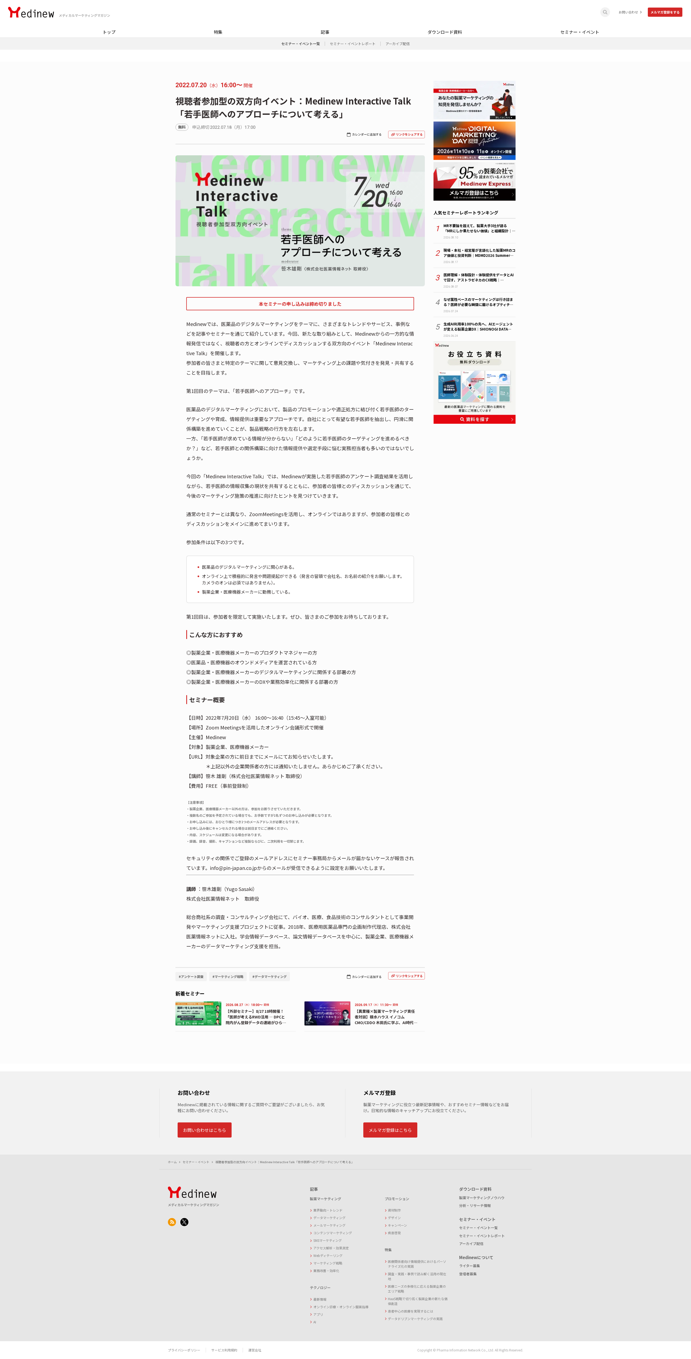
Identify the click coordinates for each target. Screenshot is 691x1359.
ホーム (172, 1162)
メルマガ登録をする (665, 12)
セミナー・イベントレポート (352, 44)
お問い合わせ (628, 12)
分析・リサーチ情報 (475, 1205)
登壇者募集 (468, 1273)
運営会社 (254, 1350)
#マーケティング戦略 (227, 976)
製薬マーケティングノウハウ (481, 1197)
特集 (218, 32)
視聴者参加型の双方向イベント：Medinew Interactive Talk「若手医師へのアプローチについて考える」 (284, 1162)
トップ (109, 32)
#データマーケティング (269, 976)
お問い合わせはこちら (204, 1130)
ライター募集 (469, 1265)
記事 (325, 32)
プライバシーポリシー (184, 1350)
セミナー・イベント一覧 (300, 44)
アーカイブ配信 (397, 44)
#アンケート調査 (191, 976)
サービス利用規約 (224, 1350)
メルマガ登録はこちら (390, 1130)
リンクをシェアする (409, 134)
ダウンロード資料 (445, 32)
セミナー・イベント (579, 32)
